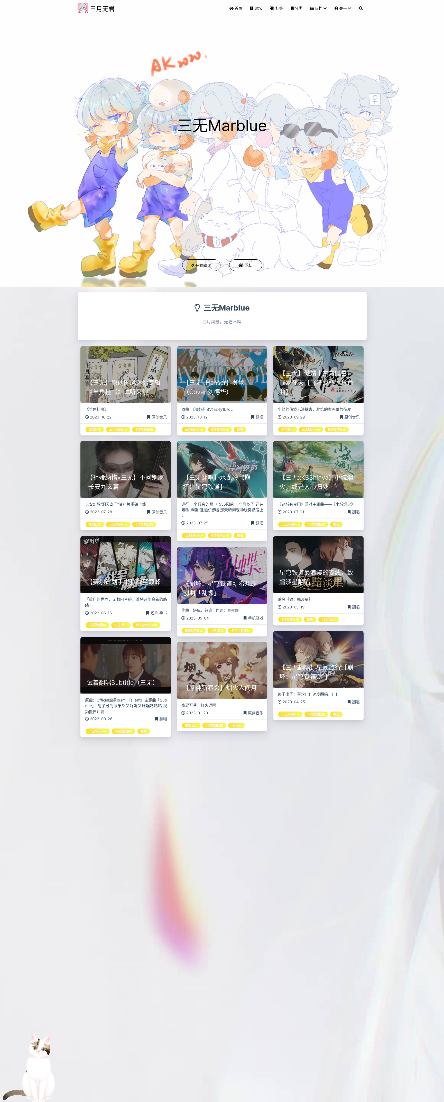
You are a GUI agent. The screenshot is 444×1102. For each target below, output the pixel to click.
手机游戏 (255, 618)
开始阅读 (203, 265)
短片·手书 (159, 613)
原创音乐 (159, 417)
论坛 (249, 265)
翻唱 (259, 417)
